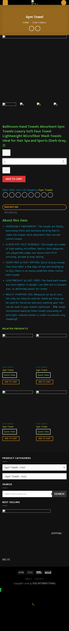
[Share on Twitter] (18, 195)
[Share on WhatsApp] (5, 195)
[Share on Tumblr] (50, 195)
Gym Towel (7, 370)
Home (26, 22)
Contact (39, 579)
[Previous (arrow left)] (3, 608)
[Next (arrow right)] (13, 608)
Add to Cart (14, 179)
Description (11, 207)
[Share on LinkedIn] (44, 195)
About (28, 579)
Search (59, 494)
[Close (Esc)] (3, 595)
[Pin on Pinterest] (31, 195)
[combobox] (34, 476)
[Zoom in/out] (13, 595)
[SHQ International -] (34, 2)
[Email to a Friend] (24, 195)
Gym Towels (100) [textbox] (15, 476)
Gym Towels (39, 22)
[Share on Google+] (37, 195)
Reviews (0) (10, 212)
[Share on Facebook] (11, 195)
